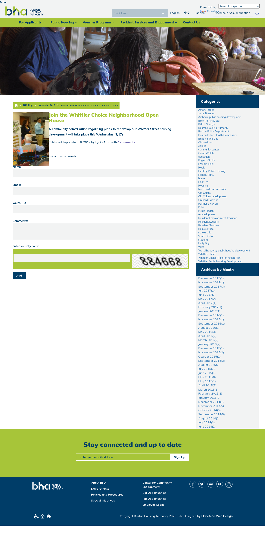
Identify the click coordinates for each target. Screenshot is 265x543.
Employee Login (153, 504)
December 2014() (211, 402)
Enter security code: (26, 246)
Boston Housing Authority (213, 128)
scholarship (204, 232)
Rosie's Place (206, 229)
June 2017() (207, 294)
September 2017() (211, 286)
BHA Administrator (209, 120)
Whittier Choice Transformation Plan (219, 257)
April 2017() (207, 303)
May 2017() (207, 299)
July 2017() (206, 290)
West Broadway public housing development (224, 250)
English (175, 13)
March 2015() (208, 389)
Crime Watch (206, 153)
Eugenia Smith (206, 160)
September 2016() (211, 323)
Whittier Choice (207, 254)
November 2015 (47, 105)
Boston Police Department (213, 131)
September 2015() (211, 360)
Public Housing (62, 22)
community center (208, 149)
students (203, 239)
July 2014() (206, 422)
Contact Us (191, 22)
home (201, 178)
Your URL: (19, 203)
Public (201, 207)
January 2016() (209, 344)
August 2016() (209, 327)
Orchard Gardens (208, 200)
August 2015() (209, 365)
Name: (17, 166)
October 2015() (209, 356)
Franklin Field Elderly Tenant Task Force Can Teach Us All (89, 105)
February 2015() (210, 393)
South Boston (206, 236)
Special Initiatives (103, 500)
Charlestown (205, 142)
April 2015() (207, 385)
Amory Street (206, 109)
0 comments (126, 142)
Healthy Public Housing (211, 171)
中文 (187, 13)
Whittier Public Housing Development (220, 261)
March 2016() (208, 340)
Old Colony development (212, 196)
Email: (17, 185)
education (204, 156)
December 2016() (211, 315)
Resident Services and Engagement (147, 22)
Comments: (20, 221)
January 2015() (209, 397)
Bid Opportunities (154, 492)
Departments (100, 488)
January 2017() (209, 311)
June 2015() (207, 373)
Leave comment (23, 160)
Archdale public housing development (219, 117)
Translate (213, 11)
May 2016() (207, 332)
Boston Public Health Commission (217, 135)
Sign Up (179, 457)
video (201, 247)
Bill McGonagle (206, 124)
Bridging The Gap (208, 138)
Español (200, 13)
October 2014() (209, 410)
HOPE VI (203, 182)
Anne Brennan (206, 113)
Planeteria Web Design (217, 516)
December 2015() (211, 348)
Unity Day (203, 243)
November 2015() (211, 352)
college (202, 146)
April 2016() (207, 336)
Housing (203, 185)
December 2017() (211, 278)
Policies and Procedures (107, 494)
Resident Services (208, 225)
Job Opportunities (154, 498)
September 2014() (211, 414)
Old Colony (204, 192)
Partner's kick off (208, 203)
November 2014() (211, 406)
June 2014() (207, 426)
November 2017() (211, 282)
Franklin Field (205, 164)
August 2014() (209, 418)
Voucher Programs (97, 22)
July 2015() (206, 369)
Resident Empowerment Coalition (217, 218)
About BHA (98, 482)
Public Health (206, 211)
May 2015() (207, 377)
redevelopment (207, 214)
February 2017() (210, 307)
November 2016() (211, 319)
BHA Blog (27, 105)
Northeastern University (212, 189)
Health (202, 167)
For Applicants (30, 22)
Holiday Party (206, 174)
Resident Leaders (208, 221)
